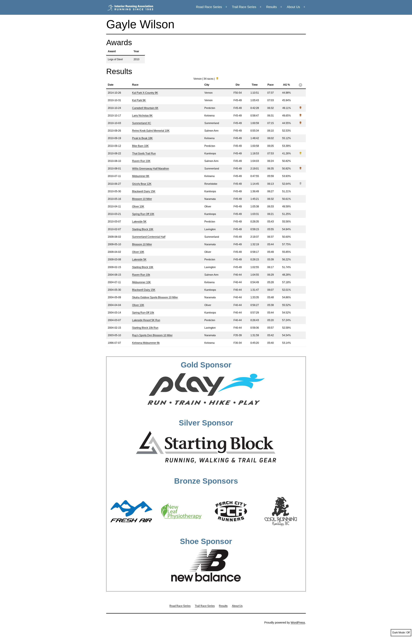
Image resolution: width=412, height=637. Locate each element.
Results (271, 7)
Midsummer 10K (141, 282)
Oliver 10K (138, 206)
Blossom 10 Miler (142, 199)
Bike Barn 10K (140, 146)
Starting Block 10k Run (145, 327)
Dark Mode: (399, 632)
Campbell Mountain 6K (145, 108)
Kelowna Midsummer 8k (146, 342)
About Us (293, 7)
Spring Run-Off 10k (143, 312)
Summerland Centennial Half (148, 236)
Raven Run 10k (141, 274)
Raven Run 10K (141, 161)
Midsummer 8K (140, 176)
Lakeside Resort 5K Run (146, 320)
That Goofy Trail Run (144, 153)
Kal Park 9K (139, 100)
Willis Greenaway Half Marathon (150, 168)
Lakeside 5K (139, 221)
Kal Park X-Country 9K (145, 92)
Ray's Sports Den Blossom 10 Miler (152, 335)
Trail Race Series (244, 7)
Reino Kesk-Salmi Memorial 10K (150, 130)
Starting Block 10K (142, 229)
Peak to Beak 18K (142, 138)
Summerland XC (141, 123)
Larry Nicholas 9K (142, 115)
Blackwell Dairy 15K (143, 191)
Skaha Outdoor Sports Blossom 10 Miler (155, 297)
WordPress (298, 622)
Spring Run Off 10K (143, 214)
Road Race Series (209, 7)
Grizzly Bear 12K (141, 183)
